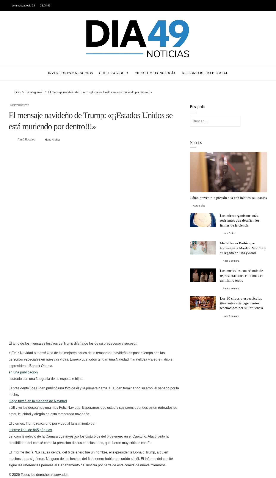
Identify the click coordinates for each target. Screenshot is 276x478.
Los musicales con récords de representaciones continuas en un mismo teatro (241, 275)
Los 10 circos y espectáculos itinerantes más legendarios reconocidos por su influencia (241, 303)
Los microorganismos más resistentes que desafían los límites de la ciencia (239, 220)
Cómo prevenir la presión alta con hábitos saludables (228, 198)
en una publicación (23, 372)
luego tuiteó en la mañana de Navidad (38, 401)
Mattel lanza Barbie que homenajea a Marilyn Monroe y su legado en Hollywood (243, 248)
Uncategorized (19, 105)
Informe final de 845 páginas (30, 430)
